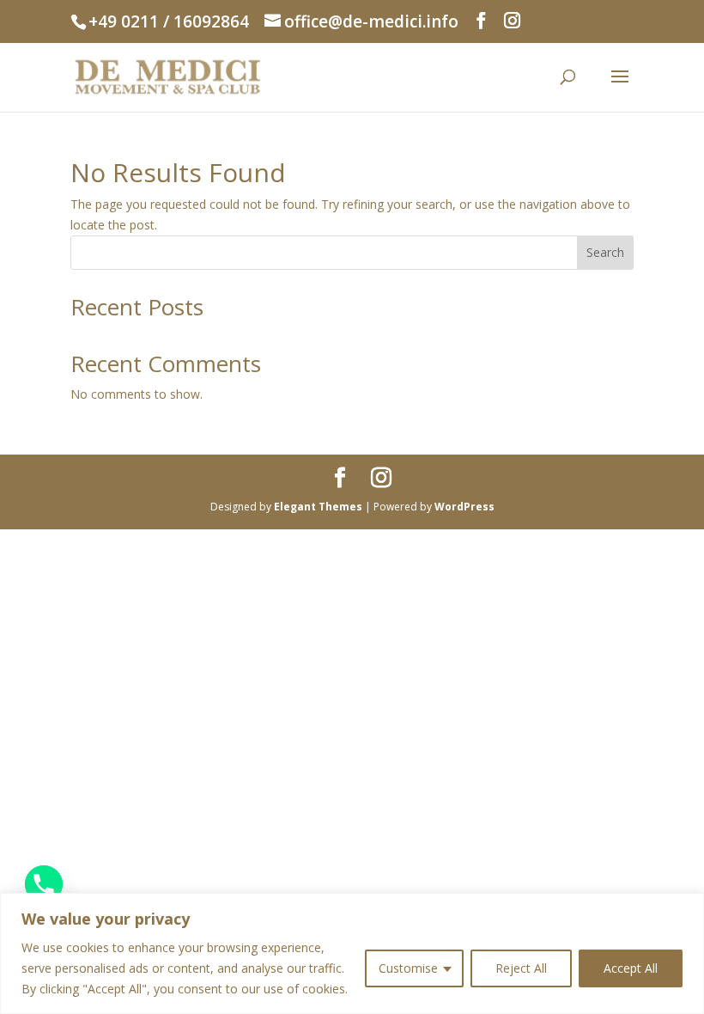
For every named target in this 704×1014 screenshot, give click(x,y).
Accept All (631, 968)
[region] (352, 953)
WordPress (464, 506)
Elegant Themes (318, 506)
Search (605, 252)
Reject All (521, 968)
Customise (408, 968)
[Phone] (44, 884)
